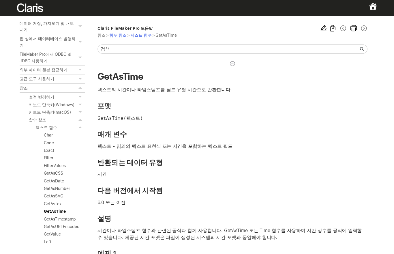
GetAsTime (55, 211)
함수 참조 (37, 119)
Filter (48, 158)
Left (47, 242)
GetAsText (53, 203)
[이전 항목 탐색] (343, 28)
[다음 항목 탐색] (363, 28)
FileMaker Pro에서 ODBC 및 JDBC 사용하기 (45, 57)
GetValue (52, 234)
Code (49, 143)
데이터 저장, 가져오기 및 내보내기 (47, 26)
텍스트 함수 (46, 127)
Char (48, 135)
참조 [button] (24, 88)
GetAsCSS (53, 173)
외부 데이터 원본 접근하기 (43, 70)
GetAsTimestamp (60, 219)
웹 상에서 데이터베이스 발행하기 (47, 41)
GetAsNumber (57, 188)
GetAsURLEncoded (61, 226)
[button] (81, 26)
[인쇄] (353, 28)
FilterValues (55, 165)
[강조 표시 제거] (323, 28)
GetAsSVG (53, 196)
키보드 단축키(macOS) (50, 112)
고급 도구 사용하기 (37, 78)
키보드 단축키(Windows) (51, 104)
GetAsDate (54, 181)
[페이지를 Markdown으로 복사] (332, 28)
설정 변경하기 (41, 97)
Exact (49, 150)
